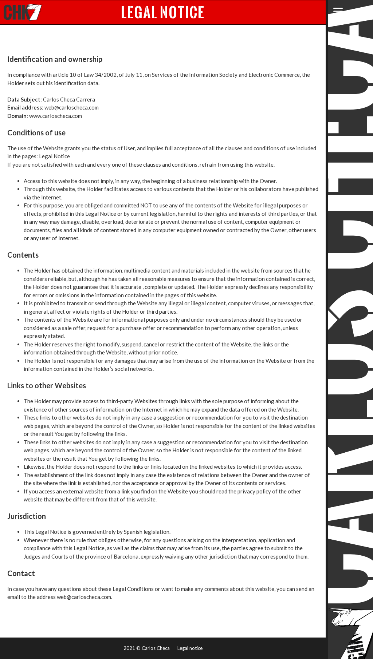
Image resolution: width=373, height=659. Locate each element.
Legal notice (190, 648)
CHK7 (23, 12)
